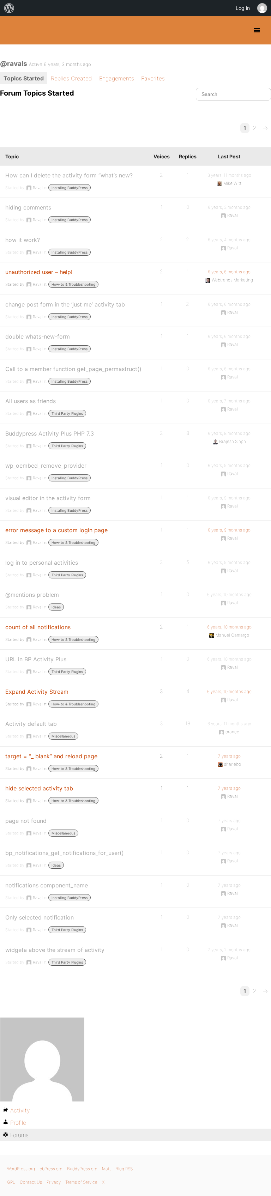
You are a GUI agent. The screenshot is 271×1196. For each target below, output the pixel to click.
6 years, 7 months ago (229, 400)
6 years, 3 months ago (229, 207)
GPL (11, 1182)
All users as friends (30, 401)
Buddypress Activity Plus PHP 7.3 (49, 433)
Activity (20, 1110)
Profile (18, 1122)
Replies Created (71, 78)
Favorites (153, 78)
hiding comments (28, 207)
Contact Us (31, 1182)
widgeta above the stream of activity (54, 949)
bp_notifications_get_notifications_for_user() (64, 852)
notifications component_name (46, 885)
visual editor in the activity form (48, 498)
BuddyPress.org (11, 30)
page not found (26, 820)
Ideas (56, 607)
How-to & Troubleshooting (73, 284)
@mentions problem (32, 594)
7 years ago (229, 756)
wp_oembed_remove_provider (45, 465)
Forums (19, 1135)
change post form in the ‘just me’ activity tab (65, 304)
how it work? (22, 239)
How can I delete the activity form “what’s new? (69, 175)
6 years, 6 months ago (229, 271)
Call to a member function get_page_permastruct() (73, 368)
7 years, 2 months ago (229, 949)
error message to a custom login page (56, 530)
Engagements (116, 78)
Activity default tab (31, 723)
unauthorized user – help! (38, 271)
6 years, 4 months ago (229, 239)
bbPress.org (51, 1168)
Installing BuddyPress (70, 188)
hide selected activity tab (39, 788)
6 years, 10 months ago (229, 594)
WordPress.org (21, 1168)
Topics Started (24, 78)
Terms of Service (81, 1182)
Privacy (54, 1182)
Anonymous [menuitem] (262, 8)
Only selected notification (39, 917)
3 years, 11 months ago (229, 175)
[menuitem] (9, 8)
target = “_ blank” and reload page (51, 756)
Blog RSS (124, 1168)
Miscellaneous (63, 736)
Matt (106, 1168)
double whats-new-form (37, 336)
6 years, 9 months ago (229, 465)
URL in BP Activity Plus (35, 659)
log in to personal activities (41, 562)
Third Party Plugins (67, 413)
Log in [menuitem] (243, 8)
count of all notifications (38, 627)
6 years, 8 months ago (229, 433)
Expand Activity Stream (36, 691)
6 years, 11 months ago (229, 723)
